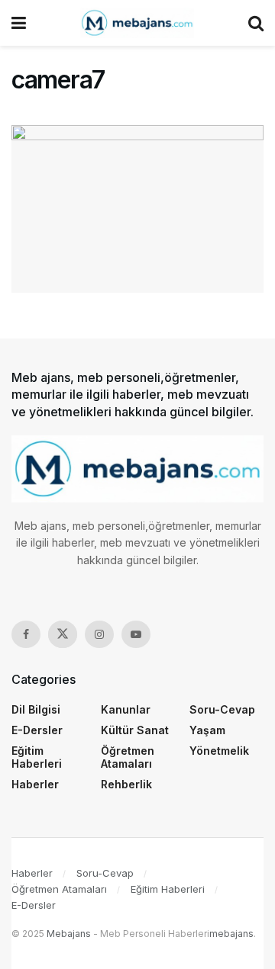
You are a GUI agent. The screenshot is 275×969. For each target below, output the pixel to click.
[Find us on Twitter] (62, 634)
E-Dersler (37, 730)
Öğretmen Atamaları (127, 757)
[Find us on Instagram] (99, 634)
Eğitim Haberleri (36, 757)
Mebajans (69, 933)
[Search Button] (256, 23)
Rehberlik (126, 784)
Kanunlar (125, 709)
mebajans (231, 933)
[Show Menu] (18, 23)
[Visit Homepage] (137, 23)
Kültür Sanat (135, 730)
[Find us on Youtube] (135, 634)
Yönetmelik (219, 750)
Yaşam (207, 730)
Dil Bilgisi (35, 709)
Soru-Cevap (222, 709)
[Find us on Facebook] (25, 634)
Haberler (35, 784)
